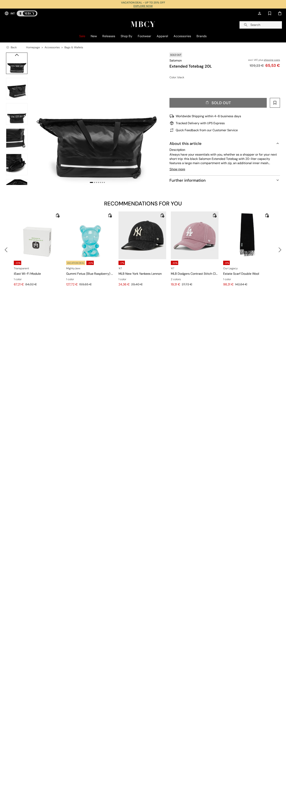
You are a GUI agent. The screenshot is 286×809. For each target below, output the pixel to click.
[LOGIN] (259, 13)
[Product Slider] (16, 63)
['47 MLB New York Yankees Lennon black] (142, 235)
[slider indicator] (91, 182)
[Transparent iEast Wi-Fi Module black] (37, 235)
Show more (177, 169)
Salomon (175, 60)
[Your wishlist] (269, 13)
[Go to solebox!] (27, 13)
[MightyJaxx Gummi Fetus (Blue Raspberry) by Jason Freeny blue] (90, 235)
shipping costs (272, 60)
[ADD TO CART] (57, 215)
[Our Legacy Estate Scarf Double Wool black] (247, 235)
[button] (97, 119)
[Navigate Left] (17, 55)
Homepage (33, 47)
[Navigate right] (17, 181)
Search (255, 25)
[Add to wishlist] (275, 102)
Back (14, 47)
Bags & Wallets (73, 47)
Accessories (52, 47)
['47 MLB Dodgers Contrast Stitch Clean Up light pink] (194, 235)
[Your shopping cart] (279, 13)
